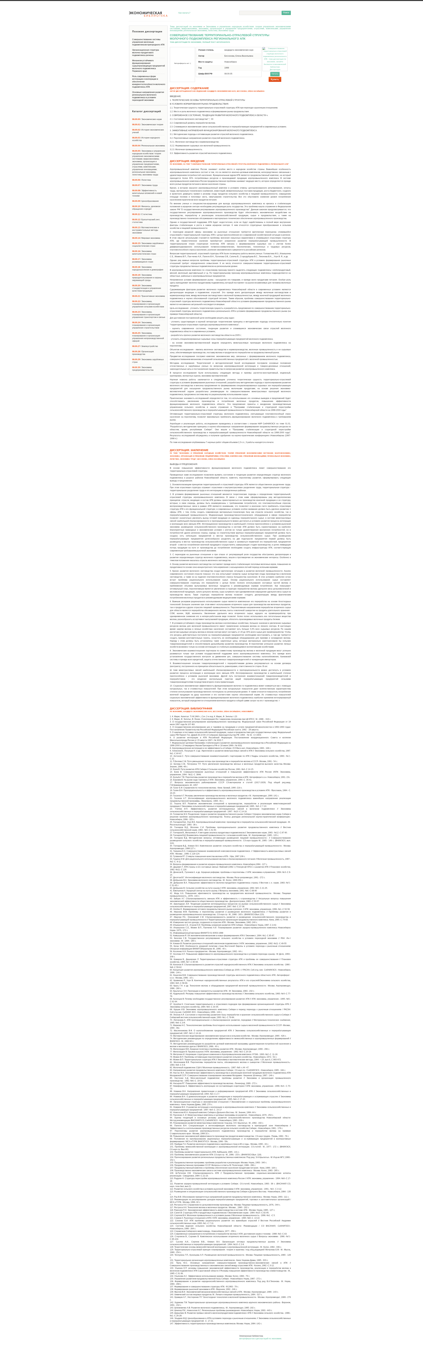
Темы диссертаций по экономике (186, 26)
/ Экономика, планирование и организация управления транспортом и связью (148, 314)
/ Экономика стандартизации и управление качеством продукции (146, 288)
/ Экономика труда (145, 185)
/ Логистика (141, 180)
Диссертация (275, 69)
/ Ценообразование (145, 201)
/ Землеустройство (145, 346)
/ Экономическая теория (147, 124)
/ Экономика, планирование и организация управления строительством (146, 325)
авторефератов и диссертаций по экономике (260, 1338)
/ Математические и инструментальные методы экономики (145, 230)
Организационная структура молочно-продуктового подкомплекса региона (145, 52)
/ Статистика (142, 214)
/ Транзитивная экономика (148, 296)
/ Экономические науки (147, 119)
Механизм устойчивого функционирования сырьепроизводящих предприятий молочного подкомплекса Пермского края (148, 65)
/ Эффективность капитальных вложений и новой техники (147, 193)
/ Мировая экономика (146, 238)
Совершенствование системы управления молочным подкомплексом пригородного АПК (148, 42)
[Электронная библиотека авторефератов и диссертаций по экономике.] (148, 14)
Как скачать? (184, 13)
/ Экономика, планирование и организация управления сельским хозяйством (148, 304)
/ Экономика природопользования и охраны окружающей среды (147, 277)
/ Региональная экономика (148, 146)
